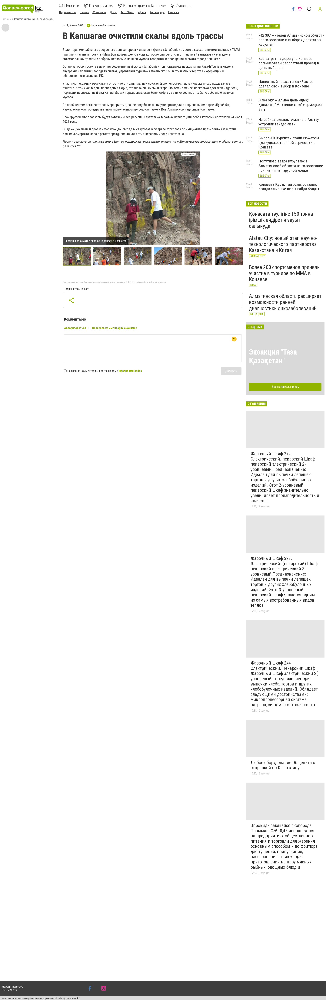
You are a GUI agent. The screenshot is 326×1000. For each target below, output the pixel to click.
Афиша (142, 12)
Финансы (184, 6)
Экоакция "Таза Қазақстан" (273, 356)
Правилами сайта (130, 371)
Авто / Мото (127, 12)
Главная (84, 12)
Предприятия (101, 6)
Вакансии (173, 12)
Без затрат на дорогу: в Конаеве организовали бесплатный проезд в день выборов (288, 63)
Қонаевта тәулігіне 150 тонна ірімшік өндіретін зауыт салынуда (281, 220)
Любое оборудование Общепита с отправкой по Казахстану (283, 765)
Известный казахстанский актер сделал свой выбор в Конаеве (286, 83)
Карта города (157, 12)
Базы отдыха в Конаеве (144, 6)
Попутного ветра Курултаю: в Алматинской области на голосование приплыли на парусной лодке (290, 165)
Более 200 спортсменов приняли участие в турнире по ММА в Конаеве (284, 273)
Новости (71, 6)
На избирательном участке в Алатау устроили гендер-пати (288, 121)
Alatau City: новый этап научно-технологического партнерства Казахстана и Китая (283, 244)
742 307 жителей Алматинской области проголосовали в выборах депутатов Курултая (291, 40)
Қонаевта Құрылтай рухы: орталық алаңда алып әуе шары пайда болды (288, 186)
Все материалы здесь (285, 387)
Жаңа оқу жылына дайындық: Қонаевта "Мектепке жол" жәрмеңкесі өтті (290, 104)
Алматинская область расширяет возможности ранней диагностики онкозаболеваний (285, 302)
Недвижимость (67, 12)
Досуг (113, 12)
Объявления (99, 12)
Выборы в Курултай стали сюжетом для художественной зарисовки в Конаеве (288, 142)
